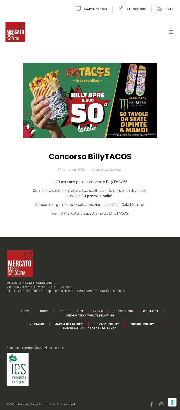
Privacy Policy (106, 324)
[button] (171, 31)
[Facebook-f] (151, 404)
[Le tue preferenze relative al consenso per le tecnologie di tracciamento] (172, 402)
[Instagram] (161, 404)
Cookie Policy (142, 324)
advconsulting (108, 170)
